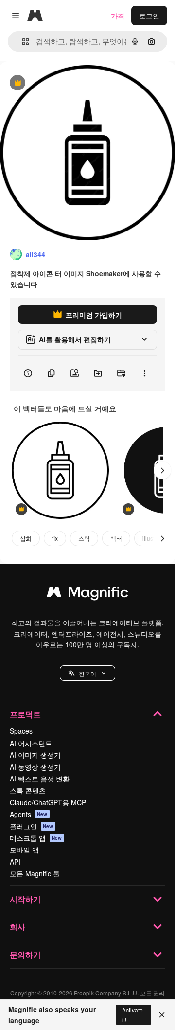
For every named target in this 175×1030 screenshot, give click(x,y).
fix (55, 538)
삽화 (26, 538)
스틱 (84, 538)
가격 (117, 15)
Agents (29, 814)
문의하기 (25, 954)
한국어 (87, 673)
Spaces (21, 731)
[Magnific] (87, 594)
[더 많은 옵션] (144, 373)
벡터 (116, 538)
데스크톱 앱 (36, 838)
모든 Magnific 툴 (35, 873)
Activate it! (132, 1014)
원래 (56, 83)
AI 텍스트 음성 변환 (40, 778)
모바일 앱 (24, 849)
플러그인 (31, 826)
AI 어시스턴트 (31, 743)
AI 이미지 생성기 (35, 755)
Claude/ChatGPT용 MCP (48, 802)
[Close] (162, 1015)
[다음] (162, 470)
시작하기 (25, 899)
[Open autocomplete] (21, 41)
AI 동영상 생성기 (35, 767)
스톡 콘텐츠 (28, 790)
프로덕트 (25, 714)
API (15, 862)
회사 (17, 926)
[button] (87, 673)
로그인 (149, 15)
